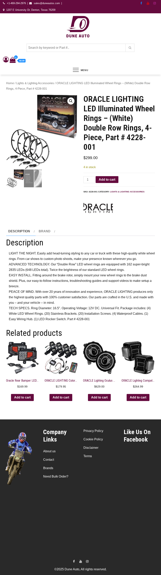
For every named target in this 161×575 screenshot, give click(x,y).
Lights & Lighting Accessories (35, 83)
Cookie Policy (93, 439)
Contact (48, 459)
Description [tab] (19, 231)
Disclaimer (90, 447)
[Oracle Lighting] (98, 209)
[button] (70, 101)
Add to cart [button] (22, 397)
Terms (87, 456)
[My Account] (6, 60)
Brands (48, 468)
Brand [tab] (44, 231)
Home (10, 83)
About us (49, 451)
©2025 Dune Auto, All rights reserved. (80, 569)
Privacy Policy (93, 431)
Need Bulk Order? (55, 476)
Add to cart (107, 179)
